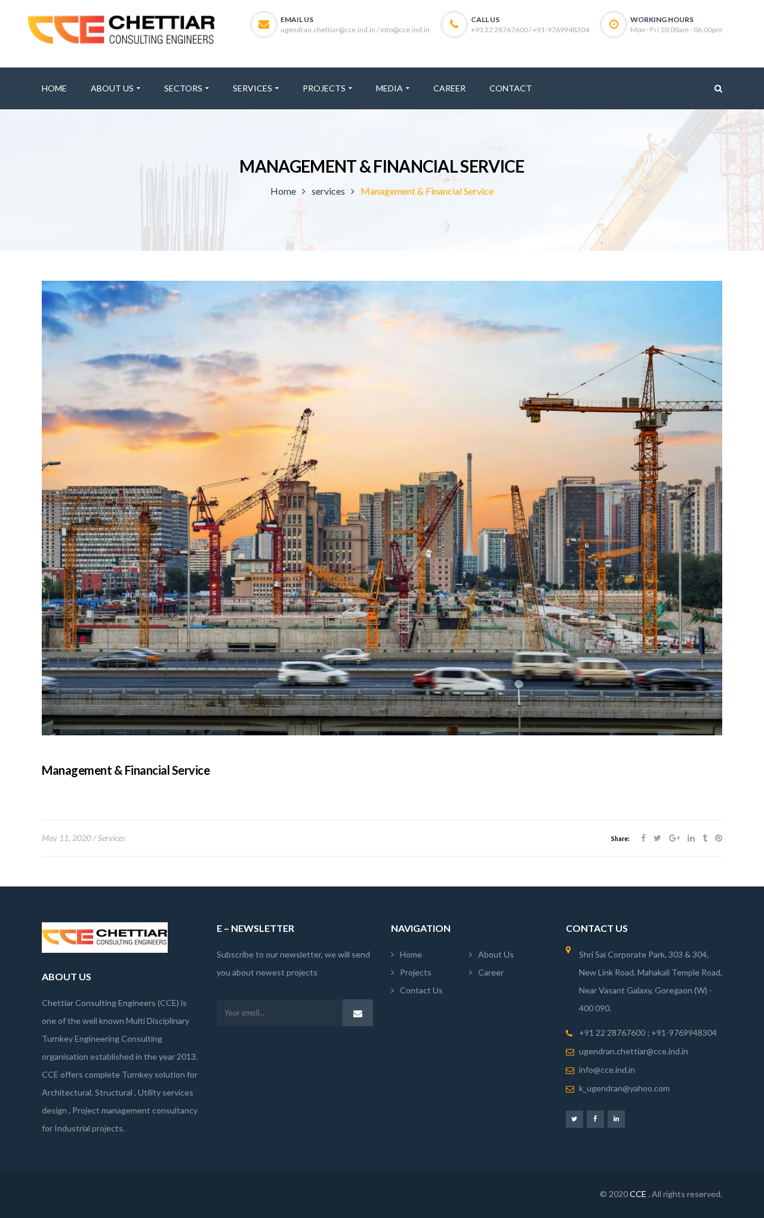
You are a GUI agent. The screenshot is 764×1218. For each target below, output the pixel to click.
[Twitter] (574, 1118)
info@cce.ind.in (607, 1069)
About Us (496, 954)
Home (283, 191)
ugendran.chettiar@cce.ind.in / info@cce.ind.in (355, 29)
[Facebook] (595, 1118)
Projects (416, 972)
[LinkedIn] (616, 1118)
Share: (620, 838)
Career (491, 972)
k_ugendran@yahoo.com (624, 1088)
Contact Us (421, 990)
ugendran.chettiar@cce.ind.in (633, 1051)
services (328, 191)
